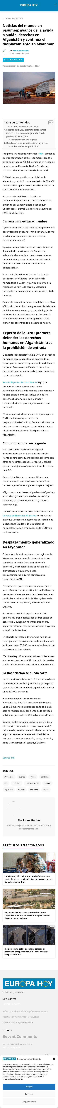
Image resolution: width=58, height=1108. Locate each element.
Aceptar (29, 1087)
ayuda (32, 777)
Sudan (46, 789)
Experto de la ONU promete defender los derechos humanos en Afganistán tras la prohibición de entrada (26, 133)
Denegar (29, 1094)
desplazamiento (32, 783)
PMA (41, 153)
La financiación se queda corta (24, 146)
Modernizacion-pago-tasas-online (18, 1022)
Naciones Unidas (21, 50)
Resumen (34, 789)
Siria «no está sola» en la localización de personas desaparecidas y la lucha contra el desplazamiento (27, 951)
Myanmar (9, 789)
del (6, 783)
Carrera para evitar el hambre (24, 126)
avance (22, 777)
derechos (16, 783)
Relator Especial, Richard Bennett (20, 382)
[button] (54, 1058)
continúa (44, 777)
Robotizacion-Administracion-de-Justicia (21, 1017)
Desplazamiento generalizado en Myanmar (27, 142)
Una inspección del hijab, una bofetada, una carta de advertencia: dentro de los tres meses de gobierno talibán (28, 879)
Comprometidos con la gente (24, 139)
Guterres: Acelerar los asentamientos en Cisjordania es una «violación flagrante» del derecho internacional (27, 915)
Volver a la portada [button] (13, 18)
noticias (21, 789)
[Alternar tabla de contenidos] (49, 122)
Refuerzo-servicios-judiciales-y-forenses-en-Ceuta (25, 1011)
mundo (47, 783)
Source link (8, 757)
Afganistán (9, 777)
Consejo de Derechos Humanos (20, 515)
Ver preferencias (29, 1101)
